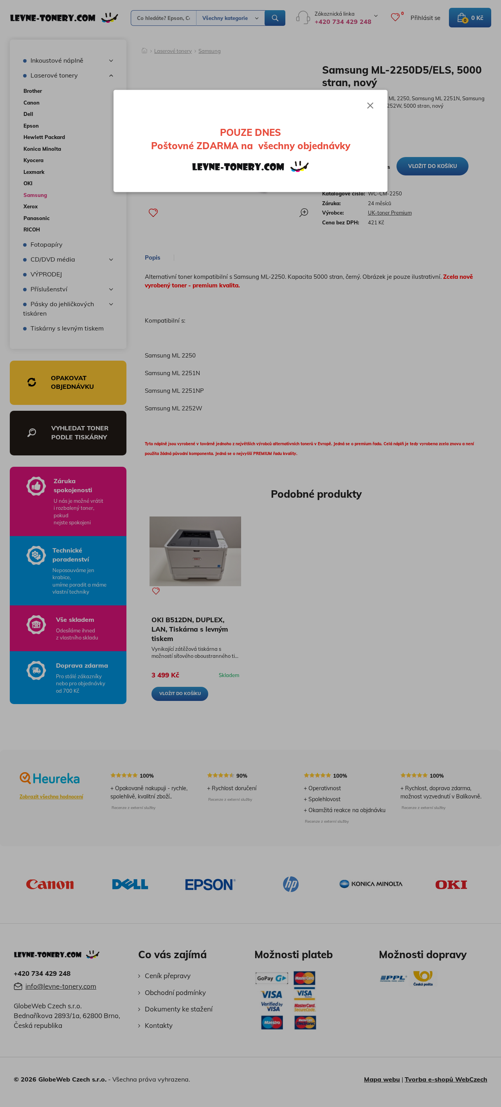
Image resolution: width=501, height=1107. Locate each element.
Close (370, 106)
